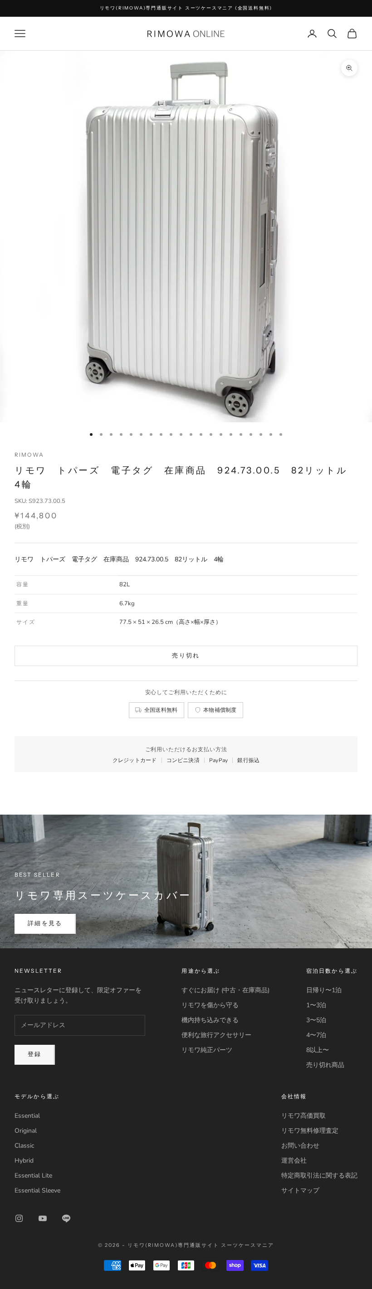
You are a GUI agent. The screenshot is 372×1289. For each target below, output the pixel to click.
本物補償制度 (220, 710)
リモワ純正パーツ (206, 1050)
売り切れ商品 (325, 1065)
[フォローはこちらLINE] (66, 1218)
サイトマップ (300, 1190)
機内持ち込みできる (210, 1020)
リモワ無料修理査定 (309, 1130)
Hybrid (24, 1160)
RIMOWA (29, 454)
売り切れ (186, 656)
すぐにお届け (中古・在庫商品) (225, 990)
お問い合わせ (300, 1145)
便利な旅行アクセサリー (216, 1035)
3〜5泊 (316, 1020)
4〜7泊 (316, 1035)
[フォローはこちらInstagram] (19, 1218)
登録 (35, 1054)
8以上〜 (317, 1050)
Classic (24, 1145)
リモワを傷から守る (210, 1005)
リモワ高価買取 (303, 1115)
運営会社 (294, 1160)
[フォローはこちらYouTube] (42, 1218)
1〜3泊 (316, 1005)
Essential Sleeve (37, 1190)
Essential (27, 1115)
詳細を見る (45, 923)
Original (26, 1130)
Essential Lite (33, 1175)
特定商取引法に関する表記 (319, 1175)
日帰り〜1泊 (324, 990)
